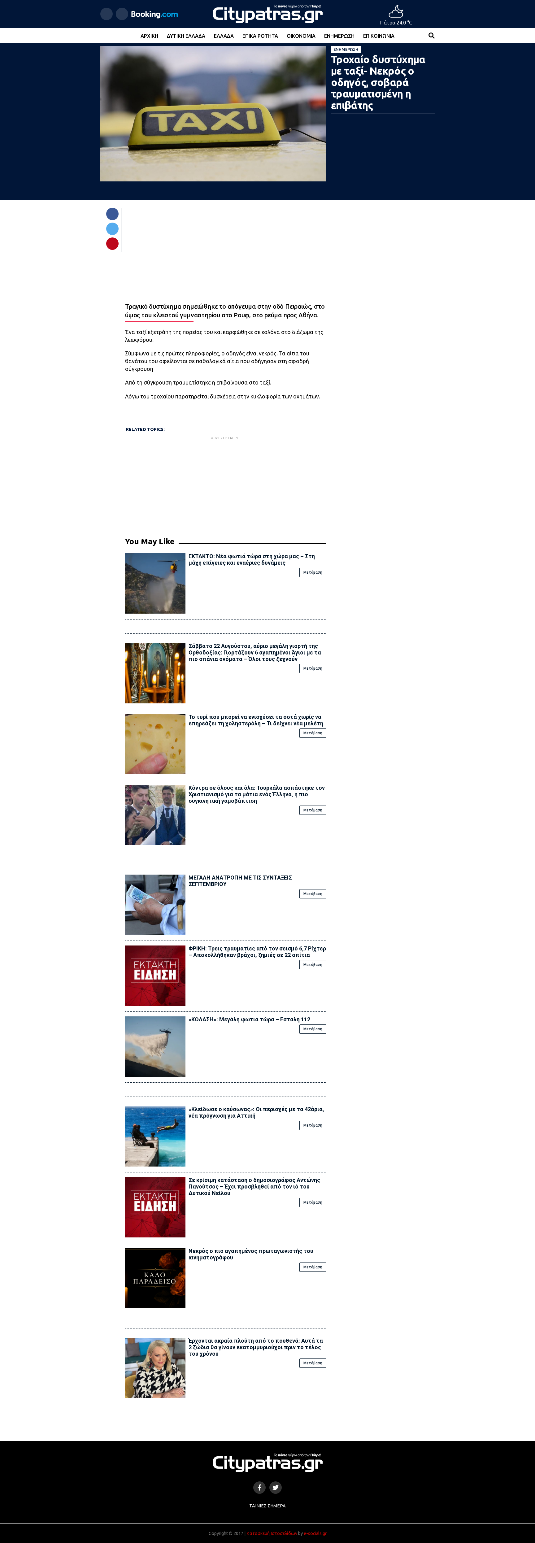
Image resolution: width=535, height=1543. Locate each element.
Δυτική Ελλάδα (186, 36)
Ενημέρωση (339, 36)
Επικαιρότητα (260, 36)
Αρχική (149, 36)
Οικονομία (301, 36)
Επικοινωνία (378, 36)
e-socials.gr (315, 1533)
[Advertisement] (226, 484)
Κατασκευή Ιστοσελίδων (271, 1533)
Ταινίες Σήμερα (267, 1505)
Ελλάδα (224, 36)
